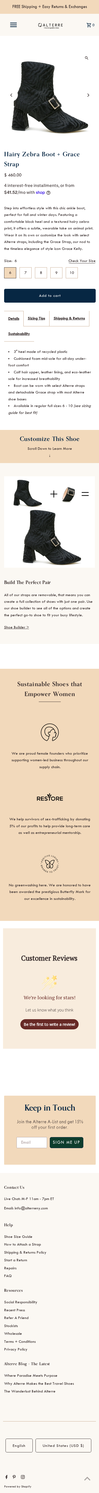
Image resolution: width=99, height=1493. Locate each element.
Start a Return (15, 1260)
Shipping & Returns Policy (25, 1252)
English (19, 1446)
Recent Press (14, 1310)
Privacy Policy (16, 1349)
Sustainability (19, 334)
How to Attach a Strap (22, 1244)
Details (13, 318)
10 (72, 273)
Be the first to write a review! (49, 1024)
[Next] (88, 95)
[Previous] (12, 95)
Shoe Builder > (16, 627)
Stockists (11, 1326)
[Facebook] (6, 1477)
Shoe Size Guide (18, 1237)
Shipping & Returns (69, 318)
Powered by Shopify (17, 1486)
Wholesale (13, 1333)
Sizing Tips (36, 318)
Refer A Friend (16, 1318)
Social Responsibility (20, 1302)
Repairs (10, 1268)
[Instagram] (22, 1477)
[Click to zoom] (87, 58)
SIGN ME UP (66, 1142)
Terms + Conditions (20, 1341)
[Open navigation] (13, 25)
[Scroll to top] (87, 1478)
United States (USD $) (63, 1446)
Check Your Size (82, 261)
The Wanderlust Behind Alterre (30, 1391)
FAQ (8, 1276)
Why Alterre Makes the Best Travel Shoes (39, 1383)
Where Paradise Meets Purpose (30, 1375)
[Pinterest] (13, 1477)
